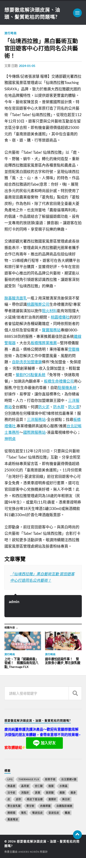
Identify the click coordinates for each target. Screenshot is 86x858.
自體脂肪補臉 (64, 805)
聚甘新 (30, 805)
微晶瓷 (11, 785)
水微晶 (63, 785)
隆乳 (23, 812)
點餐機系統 (67, 387)
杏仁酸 (39, 785)
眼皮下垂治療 (35, 799)
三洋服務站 (36, 419)
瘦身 (73, 792)
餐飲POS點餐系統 (30, 374)
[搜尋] (75, 693)
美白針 (66, 799)
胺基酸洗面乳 (15, 298)
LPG (10, 779)
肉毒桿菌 (45, 805)
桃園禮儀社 (60, 317)
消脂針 (25, 792)
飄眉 (67, 812)
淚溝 (37, 792)
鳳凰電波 (12, 819)
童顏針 (52, 799)
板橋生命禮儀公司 (59, 381)
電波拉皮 (37, 812)
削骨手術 (50, 779)
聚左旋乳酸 (14, 805)
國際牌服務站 (34, 432)
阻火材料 (49, 310)
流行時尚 (10, 33)
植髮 (51, 785)
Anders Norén (28, 851)
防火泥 (43, 407)
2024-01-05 (27, 66)
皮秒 (18, 799)
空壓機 (73, 349)
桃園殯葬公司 (38, 304)
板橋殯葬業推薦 (44, 342)
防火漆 (73, 407)
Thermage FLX (29, 779)
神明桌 (10, 438)
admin (14, 601)
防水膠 (58, 407)
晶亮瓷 (25, 785)
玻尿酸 (50, 792)
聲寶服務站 (51, 330)
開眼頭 (11, 812)
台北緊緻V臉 (69, 779)
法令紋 (11, 792)
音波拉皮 (54, 812)
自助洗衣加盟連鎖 (27, 362)
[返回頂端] (77, 834)
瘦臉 (62, 792)
